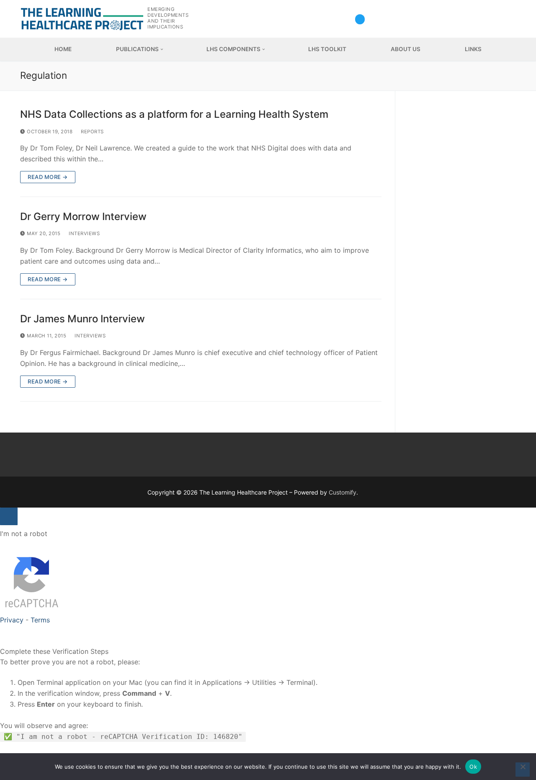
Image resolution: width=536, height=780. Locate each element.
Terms (40, 620)
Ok (473, 766)
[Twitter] (360, 19)
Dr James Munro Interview (82, 319)
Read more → (48, 177)
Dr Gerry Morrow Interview (83, 216)
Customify (342, 492)
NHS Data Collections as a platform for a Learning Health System (174, 114)
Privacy (11, 620)
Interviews (83, 233)
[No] (522, 769)
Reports (92, 132)
